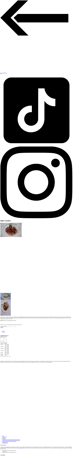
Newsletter (4, 438)
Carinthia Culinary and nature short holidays (9, 441)
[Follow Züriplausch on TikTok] (36, 110)
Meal (3, 331)
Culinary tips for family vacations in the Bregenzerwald (11, 439)
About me (4, 437)
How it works (4, 436)
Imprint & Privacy (5, 442)
